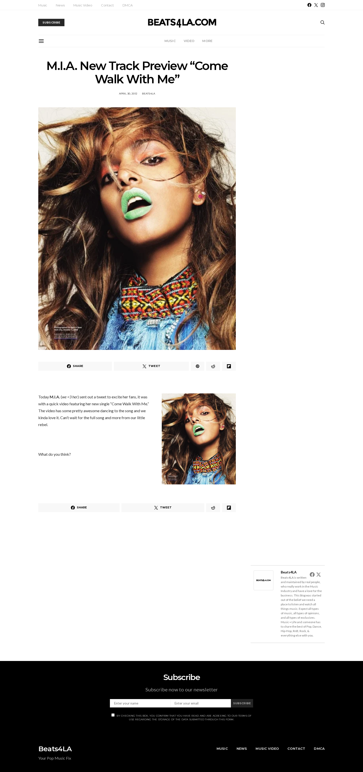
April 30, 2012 (128, 93)
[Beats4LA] (263, 579)
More (207, 41)
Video (189, 41)
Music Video (82, 5)
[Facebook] (309, 5)
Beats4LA (148, 93)
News (60, 5)
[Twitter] (316, 5)
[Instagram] (323, 5)
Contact (107, 5)
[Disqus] (137, 586)
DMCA (127, 5)
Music (42, 5)
